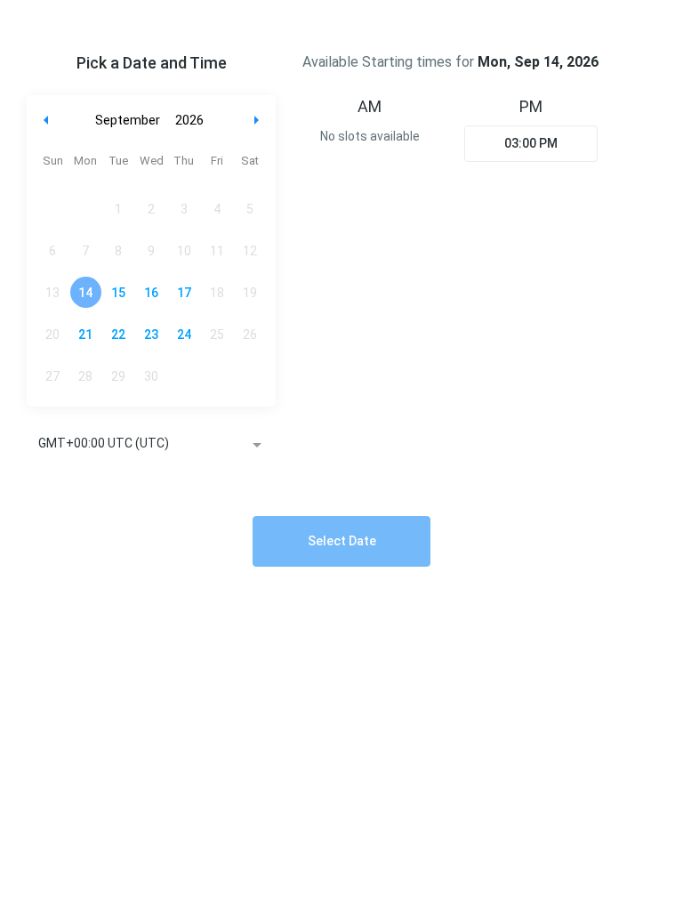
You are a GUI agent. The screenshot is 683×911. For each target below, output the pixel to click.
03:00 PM (531, 143)
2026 (189, 120)
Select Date (342, 541)
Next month (259, 120)
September (127, 120)
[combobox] (151, 445)
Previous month (46, 120)
